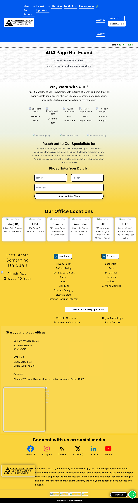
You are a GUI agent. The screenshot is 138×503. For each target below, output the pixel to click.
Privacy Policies (44, 280)
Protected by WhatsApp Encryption (86, 266)
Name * (68, 241)
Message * (70, 251)
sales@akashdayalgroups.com (40, 257)
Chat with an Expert (91, 273)
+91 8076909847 (34, 240)
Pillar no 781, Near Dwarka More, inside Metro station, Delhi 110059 (41, 248)
